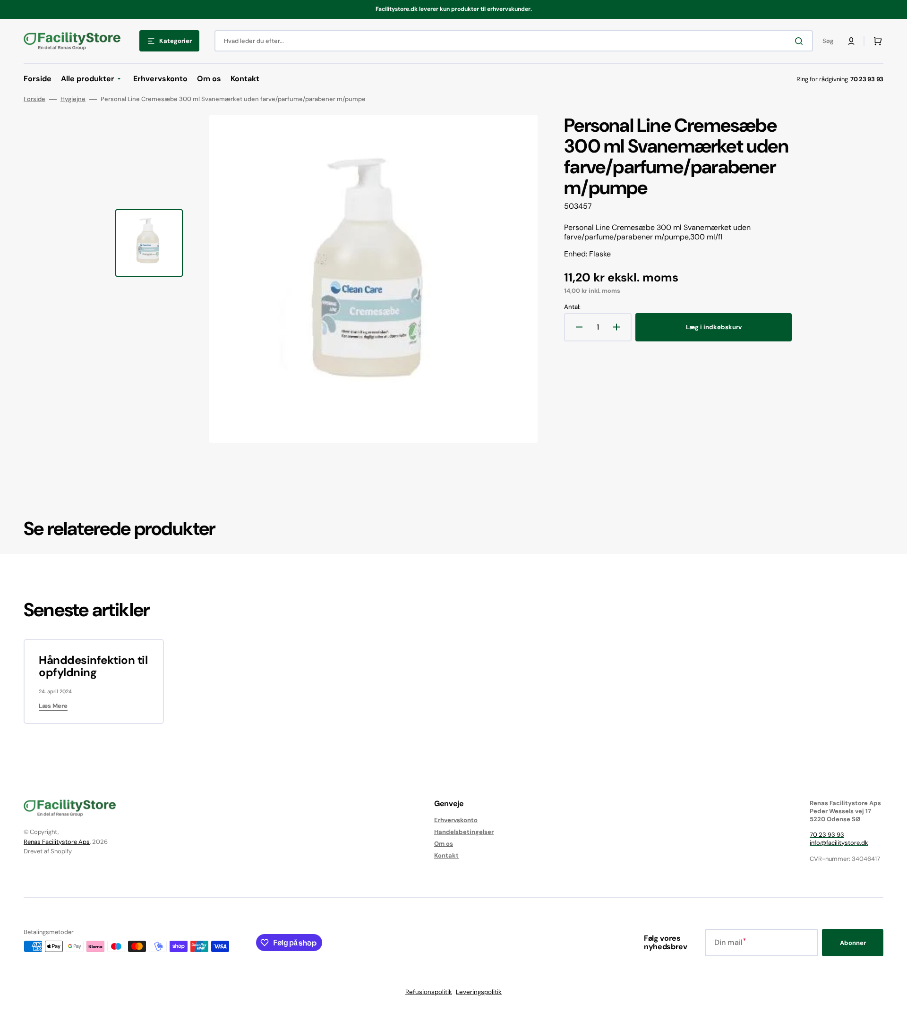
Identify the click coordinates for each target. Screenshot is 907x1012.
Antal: (572, 307)
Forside (34, 99)
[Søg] (800, 41)
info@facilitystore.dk (839, 843)
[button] (851, 41)
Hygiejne (73, 99)
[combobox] (513, 40)
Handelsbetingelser (464, 832)
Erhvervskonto (456, 820)
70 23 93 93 (827, 835)
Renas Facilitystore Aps (57, 842)
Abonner (853, 943)
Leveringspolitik (479, 992)
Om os (443, 844)
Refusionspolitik (428, 992)
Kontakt (446, 855)
